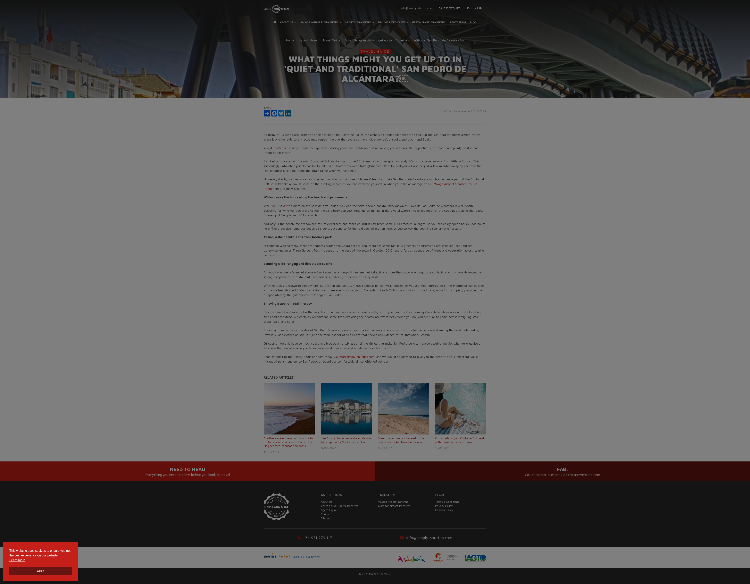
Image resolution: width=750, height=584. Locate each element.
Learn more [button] (17, 560)
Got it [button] (40, 570)
